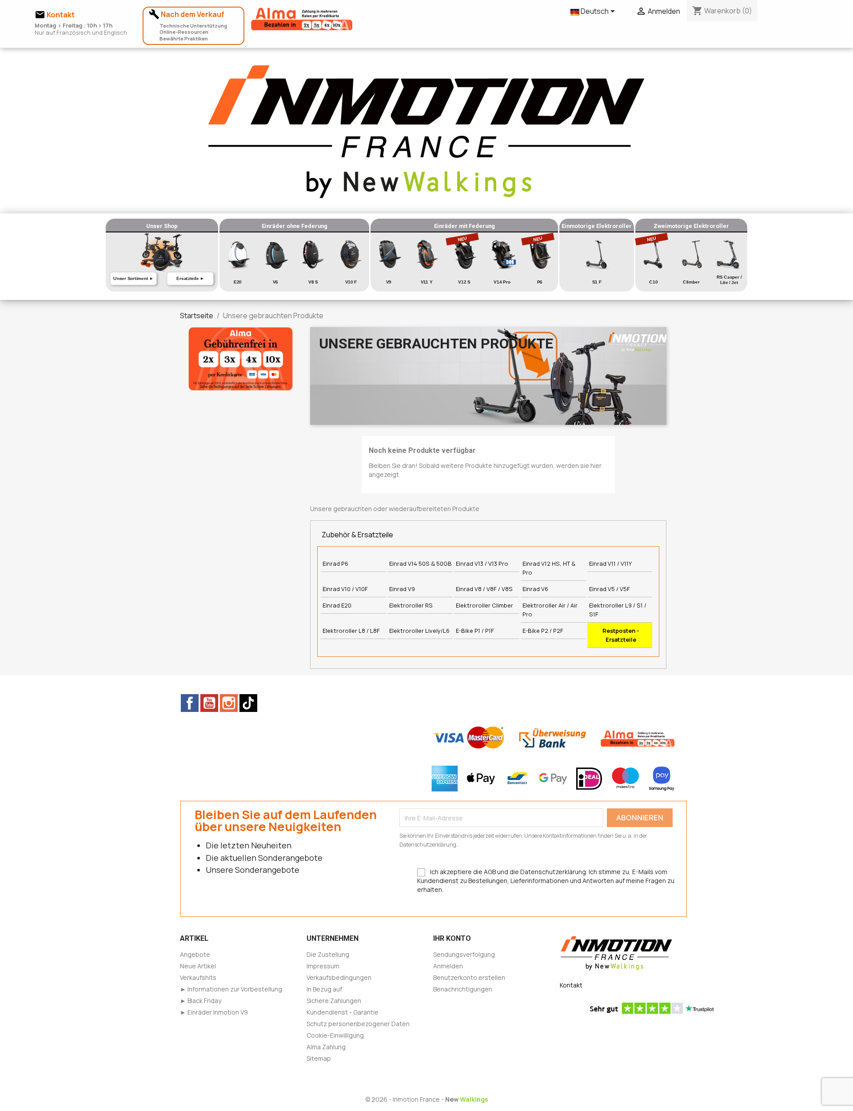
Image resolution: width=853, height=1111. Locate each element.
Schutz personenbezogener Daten (358, 1023)
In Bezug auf (324, 989)
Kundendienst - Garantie (343, 1012)
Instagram (229, 703)
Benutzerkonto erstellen (469, 977)
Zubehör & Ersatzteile (357, 535)
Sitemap (319, 1058)
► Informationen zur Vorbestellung (231, 989)
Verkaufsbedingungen (339, 977)
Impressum (323, 966)
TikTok (248, 703)
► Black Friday (200, 1000)
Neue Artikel (198, 966)
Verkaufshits (198, 977)
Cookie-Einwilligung (335, 1035)
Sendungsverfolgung (464, 954)
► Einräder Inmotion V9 (214, 1012)
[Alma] (240, 358)
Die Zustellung (328, 954)
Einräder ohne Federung (294, 226)
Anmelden (448, 966)
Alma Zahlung (326, 1047)
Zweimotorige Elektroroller (691, 226)
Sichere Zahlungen (334, 1000)
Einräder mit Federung (464, 226)
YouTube (209, 703)
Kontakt (571, 985)
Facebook (190, 703)
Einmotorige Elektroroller (597, 226)
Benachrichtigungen (462, 989)
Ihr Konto (452, 938)
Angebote (195, 954)
